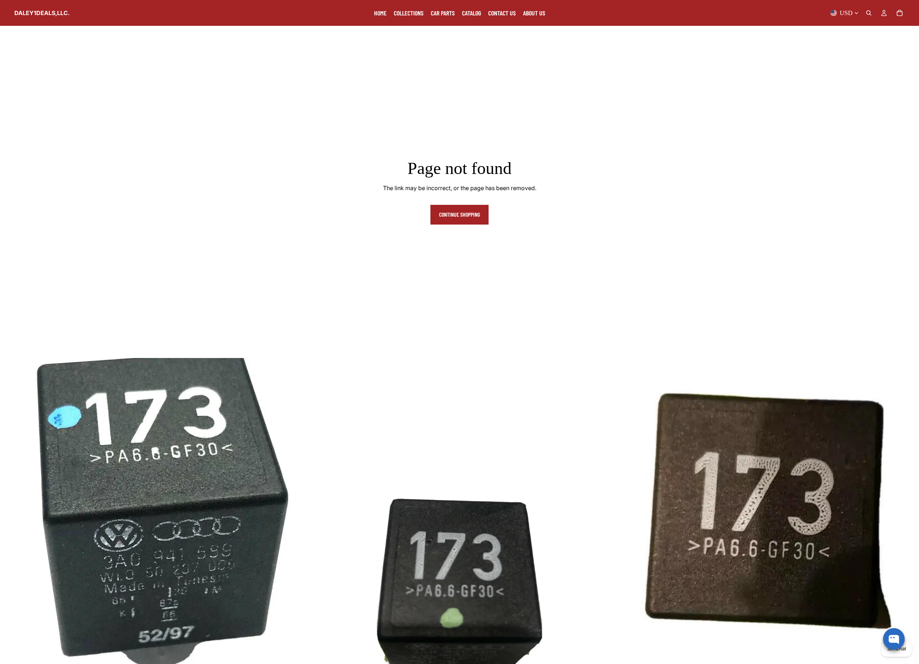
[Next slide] (601, 511)
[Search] (869, 13)
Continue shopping (459, 214)
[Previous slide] (317, 511)
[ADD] (295, 652)
